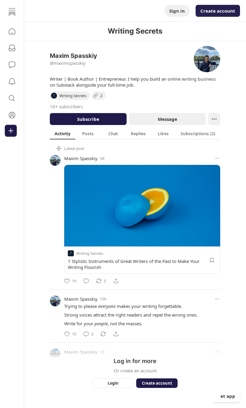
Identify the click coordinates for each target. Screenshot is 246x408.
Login (113, 383)
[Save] (212, 260)
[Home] (12, 12)
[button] (12, 31)
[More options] (217, 158)
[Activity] (12, 81)
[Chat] (12, 65)
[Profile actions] (214, 119)
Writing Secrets (89, 253)
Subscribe (88, 119)
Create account (217, 11)
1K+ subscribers (66, 106)
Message (167, 119)
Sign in (177, 11)
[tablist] (135, 133)
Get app (226, 396)
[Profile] (12, 115)
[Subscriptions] (12, 48)
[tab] (62, 133)
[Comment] (86, 281)
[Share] (116, 281)
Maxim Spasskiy (81, 158)
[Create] (11, 131)
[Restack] (103, 334)
